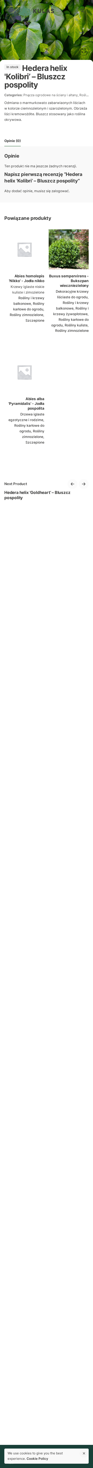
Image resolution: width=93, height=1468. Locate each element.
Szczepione (35, 320)
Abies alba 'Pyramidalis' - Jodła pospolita (26, 404)
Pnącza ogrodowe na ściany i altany (50, 95)
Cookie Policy (37, 1459)
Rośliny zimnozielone (26, 315)
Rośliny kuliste (76, 325)
